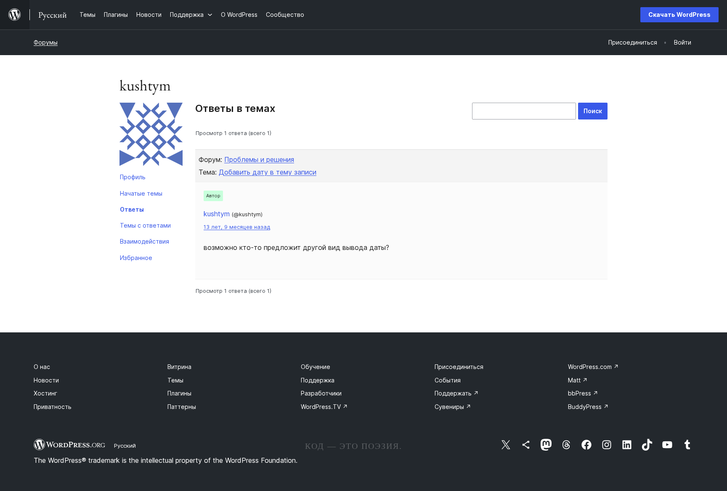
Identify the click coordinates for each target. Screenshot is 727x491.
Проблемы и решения (259, 159)
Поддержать (457, 393)
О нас (42, 366)
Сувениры (453, 406)
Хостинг (45, 393)
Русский (125, 445)
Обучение (315, 366)
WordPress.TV (324, 406)
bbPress (583, 393)
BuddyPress (588, 406)
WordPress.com (593, 366)
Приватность (53, 406)
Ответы (132, 209)
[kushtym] (151, 136)
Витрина (179, 366)
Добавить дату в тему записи (267, 172)
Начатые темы (141, 193)
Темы (175, 380)
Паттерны (181, 406)
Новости (46, 380)
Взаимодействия (144, 241)
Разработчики (321, 393)
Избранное (136, 257)
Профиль (133, 176)
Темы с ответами (145, 225)
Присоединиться (459, 366)
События (448, 380)
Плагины (179, 393)
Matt (578, 380)
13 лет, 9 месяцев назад (237, 227)
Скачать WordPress (679, 14)
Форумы (46, 42)
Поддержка (317, 380)
